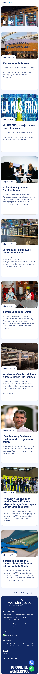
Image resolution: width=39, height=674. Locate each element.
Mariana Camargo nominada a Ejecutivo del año (17, 189)
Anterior (9, 593)
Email (5, 651)
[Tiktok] (19, 658)
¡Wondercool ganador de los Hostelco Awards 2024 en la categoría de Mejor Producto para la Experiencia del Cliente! (19, 502)
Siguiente (29, 593)
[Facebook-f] (4, 658)
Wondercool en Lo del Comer (17, 311)
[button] (36, 2)
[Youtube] (16, 658)
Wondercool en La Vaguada (16, 63)
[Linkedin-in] (8, 658)
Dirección (7, 640)
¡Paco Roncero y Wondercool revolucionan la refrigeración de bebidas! (19, 439)
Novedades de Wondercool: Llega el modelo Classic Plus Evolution (19, 375)
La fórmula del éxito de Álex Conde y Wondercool (17, 251)
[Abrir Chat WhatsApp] (31, 669)
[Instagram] (12, 658)
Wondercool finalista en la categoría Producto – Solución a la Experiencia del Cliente (18, 563)
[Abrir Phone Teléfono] (31, 663)
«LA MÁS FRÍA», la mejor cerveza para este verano (19, 127)
